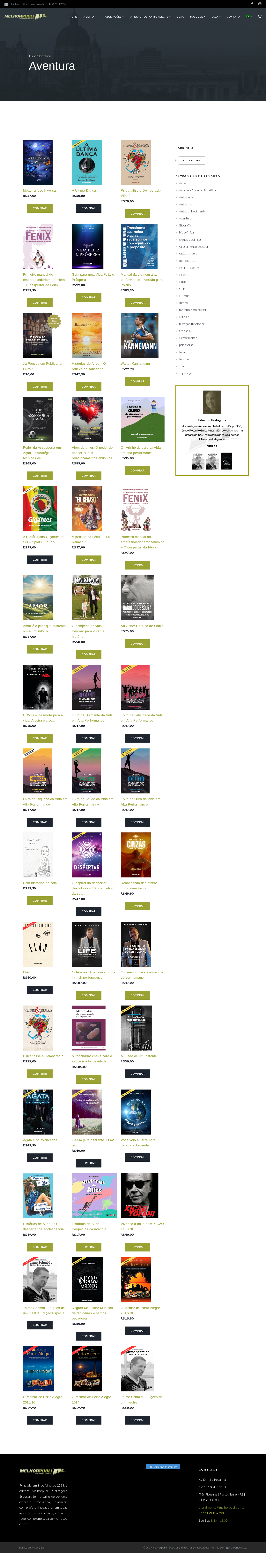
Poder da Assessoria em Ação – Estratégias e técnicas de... (42, 453)
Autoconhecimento (192, 211)
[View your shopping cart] (260, 16)
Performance (188, 338)
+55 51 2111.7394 (211, 1513)
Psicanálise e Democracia (43, 1056)
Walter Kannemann (135, 363)
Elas (26, 972)
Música (184, 316)
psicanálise (186, 345)
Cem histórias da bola (40, 883)
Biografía (185, 225)
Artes (183, 183)
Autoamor (186, 204)
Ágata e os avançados (40, 1140)
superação (186, 373)
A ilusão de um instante (139, 1056)
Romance (185, 359)
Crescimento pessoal (193, 246)
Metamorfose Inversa (39, 190)
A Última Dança (84, 190)
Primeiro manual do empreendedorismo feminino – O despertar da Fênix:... (45, 280)
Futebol (184, 281)
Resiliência (186, 352)
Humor (184, 295)
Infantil (183, 302)
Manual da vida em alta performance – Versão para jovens (142, 280)
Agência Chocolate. (235, 1547)
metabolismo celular (192, 309)
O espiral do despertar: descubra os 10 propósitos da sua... (92, 888)
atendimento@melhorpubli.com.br (27, 4)
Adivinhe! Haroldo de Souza (142, 626)
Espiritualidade (189, 267)
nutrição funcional (191, 323)
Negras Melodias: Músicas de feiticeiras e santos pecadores (92, 1313)
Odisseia (185, 331)
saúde (183, 366)
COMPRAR (40, 208)
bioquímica (186, 232)
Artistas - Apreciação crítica (197, 190)
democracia (187, 260)
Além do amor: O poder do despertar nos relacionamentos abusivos (92, 453)
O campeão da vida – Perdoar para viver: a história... (88, 631)
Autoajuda (186, 197)
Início (32, 56)
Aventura (185, 218)
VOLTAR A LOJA (192, 160)
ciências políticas (190, 239)
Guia (182, 288)
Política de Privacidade (32, 1547)
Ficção (183, 274)
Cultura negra (188, 253)
